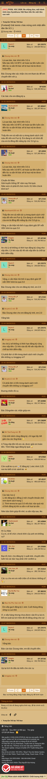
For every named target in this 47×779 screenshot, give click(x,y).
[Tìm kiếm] (44, 3)
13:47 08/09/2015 (8, 623)
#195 (44, 517)
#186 (44, 234)
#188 (44, 292)
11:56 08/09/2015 (8, 452)
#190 (44, 363)
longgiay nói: (10, 339)
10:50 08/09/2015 (8, 396)
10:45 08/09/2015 (8, 363)
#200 (44, 654)
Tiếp (36, 36)
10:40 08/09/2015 (8, 194)
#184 (44, 146)
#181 (44, 40)
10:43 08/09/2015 (8, 292)
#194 (44, 475)
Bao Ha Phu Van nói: (13, 603)
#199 (44, 623)
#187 (44, 259)
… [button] (20, 36)
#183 (44, 102)
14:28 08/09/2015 (8, 654)
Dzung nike (7, 31)
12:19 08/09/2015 (8, 475)
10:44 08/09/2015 (8, 323)
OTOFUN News (8, 732)
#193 (44, 452)
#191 (44, 396)
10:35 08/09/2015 (8, 102)
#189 (44, 323)
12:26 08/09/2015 (8, 517)
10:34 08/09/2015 (8, 82)
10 (24, 36)
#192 (44, 416)
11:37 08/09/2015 (8, 416)
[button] (3, 3)
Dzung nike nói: (11, 56)
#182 (44, 82)
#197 (44, 564)
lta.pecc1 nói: (10, 309)
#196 (44, 542)
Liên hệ (5, 730)
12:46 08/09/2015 (8, 542)
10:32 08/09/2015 (8, 40)
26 (32, 36)
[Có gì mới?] (39, 3)
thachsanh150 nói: (12, 210)
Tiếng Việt (8, 726)
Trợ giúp (30, 730)
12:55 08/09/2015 (8, 564)
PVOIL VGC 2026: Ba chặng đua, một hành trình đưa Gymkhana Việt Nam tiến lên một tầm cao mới (23, 11)
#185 (44, 194)
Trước (11, 36)
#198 (44, 587)
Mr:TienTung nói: (11, 432)
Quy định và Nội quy (18, 730)
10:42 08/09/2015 (8, 234)
